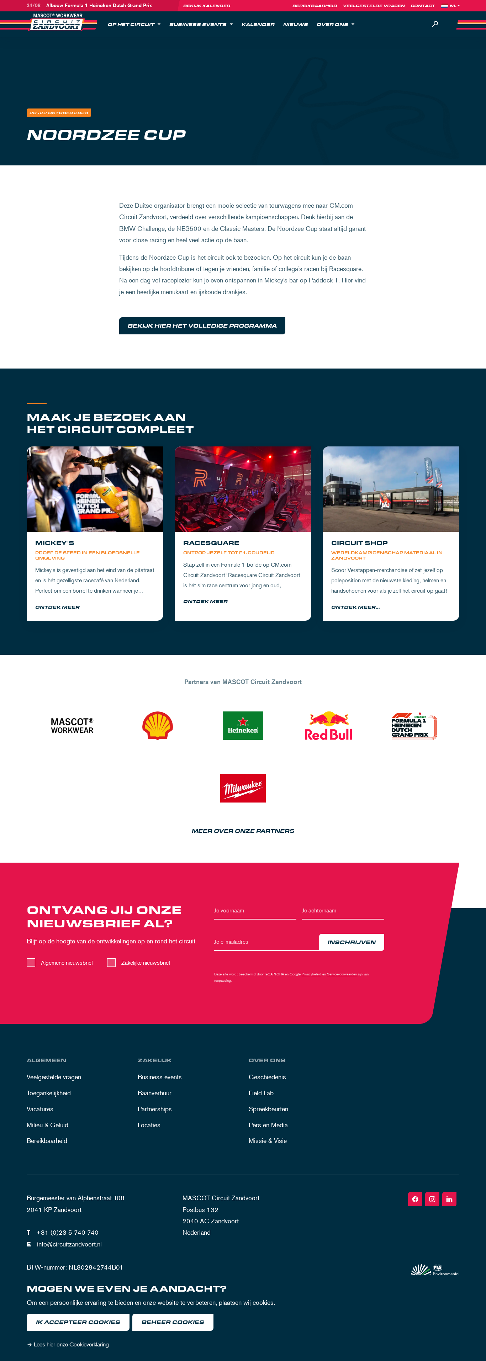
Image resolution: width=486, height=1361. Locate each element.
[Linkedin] (449, 1199)
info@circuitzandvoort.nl (69, 1244)
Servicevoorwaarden (342, 973)
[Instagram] (432, 1199)
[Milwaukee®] (243, 788)
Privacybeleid (311, 973)
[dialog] (243, 1318)
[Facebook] (415, 1199)
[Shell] (157, 725)
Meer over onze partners (243, 831)
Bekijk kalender (206, 6)
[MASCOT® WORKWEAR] (72, 725)
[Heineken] (243, 725)
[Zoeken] (435, 24)
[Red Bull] (328, 725)
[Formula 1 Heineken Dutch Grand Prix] (413, 725)
